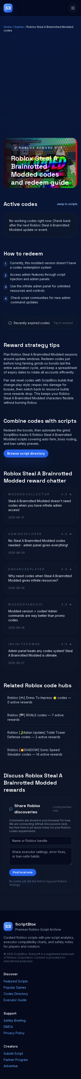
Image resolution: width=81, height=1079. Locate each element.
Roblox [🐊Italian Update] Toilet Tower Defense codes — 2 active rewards (36, 735)
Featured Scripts (16, 981)
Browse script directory (26, 453)
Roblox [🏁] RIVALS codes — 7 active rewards (35, 717)
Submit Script (13, 1053)
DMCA (8, 1027)
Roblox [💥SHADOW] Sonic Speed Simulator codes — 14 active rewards (34, 752)
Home (8, 27)
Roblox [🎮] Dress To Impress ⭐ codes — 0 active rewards (39, 700)
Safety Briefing (15, 1020)
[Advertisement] (40, 85)
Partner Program (16, 1060)
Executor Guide (15, 1000)
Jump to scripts (67, 204)
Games (19, 27)
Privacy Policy (14, 1033)
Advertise (11, 1066)
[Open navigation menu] (72, 8)
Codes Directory (16, 994)
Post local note (23, 872)
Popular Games (15, 987)
